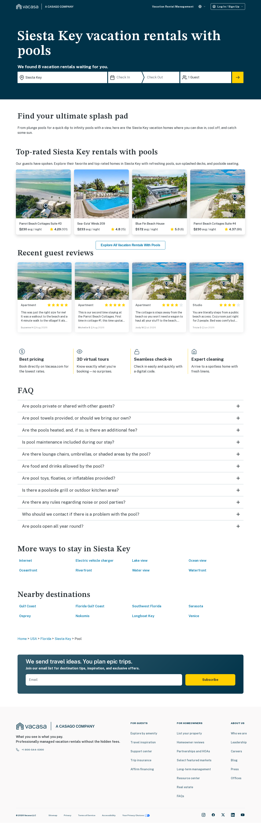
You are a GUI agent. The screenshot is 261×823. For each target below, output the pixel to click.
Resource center (188, 778)
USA (33, 639)
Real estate (185, 787)
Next (67, 195)
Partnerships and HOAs (193, 751)
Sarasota (196, 606)
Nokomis (83, 616)
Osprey (25, 616)
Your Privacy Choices (133, 815)
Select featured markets (194, 760)
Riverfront (84, 570)
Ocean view (198, 561)
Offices (236, 778)
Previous (19, 195)
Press (235, 769)
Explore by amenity (143, 733)
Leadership (239, 742)
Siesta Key (63, 639)
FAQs (180, 796)
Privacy (67, 815)
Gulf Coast (27, 606)
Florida (45, 639)
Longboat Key (143, 616)
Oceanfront (28, 570)
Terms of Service (86, 815)
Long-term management (194, 769)
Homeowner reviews (190, 742)
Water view (141, 570)
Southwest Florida (146, 606)
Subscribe (210, 680)
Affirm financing (142, 769)
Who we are (239, 733)
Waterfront (197, 570)
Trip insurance (140, 760)
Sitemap (53, 815)
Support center (141, 751)
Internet (25, 561)
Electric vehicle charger (95, 561)
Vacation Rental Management (173, 6)
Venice (194, 616)
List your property (189, 733)
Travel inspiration (143, 742)
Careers (236, 751)
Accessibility (109, 815)
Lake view (140, 561)
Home (22, 639)
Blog (234, 760)
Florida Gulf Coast (90, 606)
